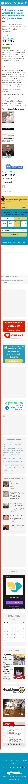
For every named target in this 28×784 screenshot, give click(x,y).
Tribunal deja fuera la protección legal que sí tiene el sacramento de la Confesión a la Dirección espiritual (13, 454)
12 (14, 631)
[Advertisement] (14, 264)
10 (7, 631)
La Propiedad (20, 758)
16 (4, 634)
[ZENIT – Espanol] (8, 3)
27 (17, 637)
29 (23, 637)
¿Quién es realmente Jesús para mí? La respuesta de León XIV (8, 671)
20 (17, 634)
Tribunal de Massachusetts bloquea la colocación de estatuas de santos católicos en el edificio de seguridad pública (14, 460)
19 (14, 634)
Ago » (7, 643)
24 (7, 637)
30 (4, 640)
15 (23, 631)
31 (7, 640)
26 (14, 637)
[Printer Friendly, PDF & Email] (6, 48)
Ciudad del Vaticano (9, 39)
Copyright (24, 760)
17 (7, 634)
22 (23, 634)
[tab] (8, 723)
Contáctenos (14, 763)
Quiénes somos (8, 758)
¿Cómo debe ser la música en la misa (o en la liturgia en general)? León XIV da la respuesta (16, 484)
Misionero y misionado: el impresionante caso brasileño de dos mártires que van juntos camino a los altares (17, 518)
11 (11, 631)
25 (11, 637)
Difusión (10, 760)
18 (11, 634)
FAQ (14, 758)
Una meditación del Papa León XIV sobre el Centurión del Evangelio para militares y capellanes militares (13, 444)
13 (17, 631)
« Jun (4, 643)
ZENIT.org (8, 52)
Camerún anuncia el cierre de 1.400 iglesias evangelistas (16, 526)
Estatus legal (17, 760)
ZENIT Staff (6, 37)
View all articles (6, 191)
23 (4, 637)
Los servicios (3, 760)
